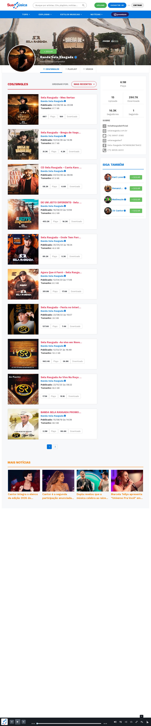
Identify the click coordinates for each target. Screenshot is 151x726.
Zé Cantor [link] (117, 210)
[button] (23, 109)
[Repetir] (131, 722)
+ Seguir (48, 51)
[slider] (37, 723)
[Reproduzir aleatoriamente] (126, 722)
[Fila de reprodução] (120, 722)
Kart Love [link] (117, 177)
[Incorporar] (136, 722)
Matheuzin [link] (118, 199)
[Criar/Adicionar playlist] (142, 722)
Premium (121, 14)
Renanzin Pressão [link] (118, 188)
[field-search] (83, 5)
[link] (65, 101)
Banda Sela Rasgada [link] (52, 101)
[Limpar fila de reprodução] (147, 722)
